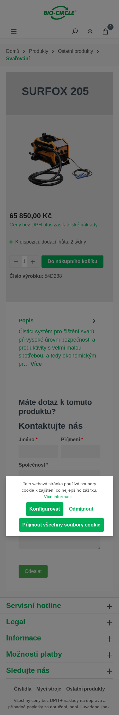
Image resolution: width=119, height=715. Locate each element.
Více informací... (59, 496)
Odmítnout (81, 509)
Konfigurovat (44, 509)
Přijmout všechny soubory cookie (61, 524)
